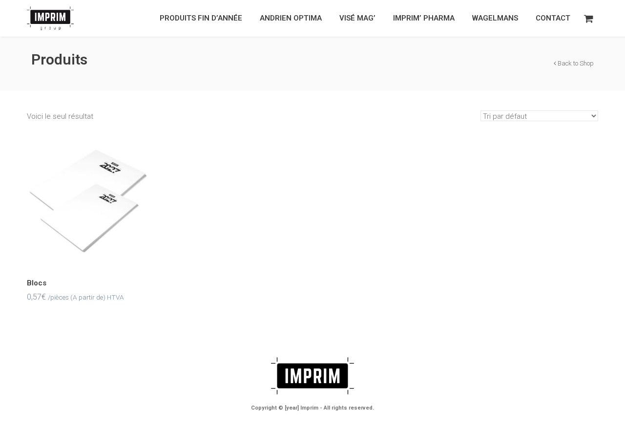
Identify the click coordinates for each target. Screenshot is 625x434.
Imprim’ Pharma (424, 18)
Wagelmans (495, 18)
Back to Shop (575, 63)
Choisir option (89, 211)
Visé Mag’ (357, 18)
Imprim (309, 408)
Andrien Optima (291, 18)
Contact (553, 18)
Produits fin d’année (201, 18)
